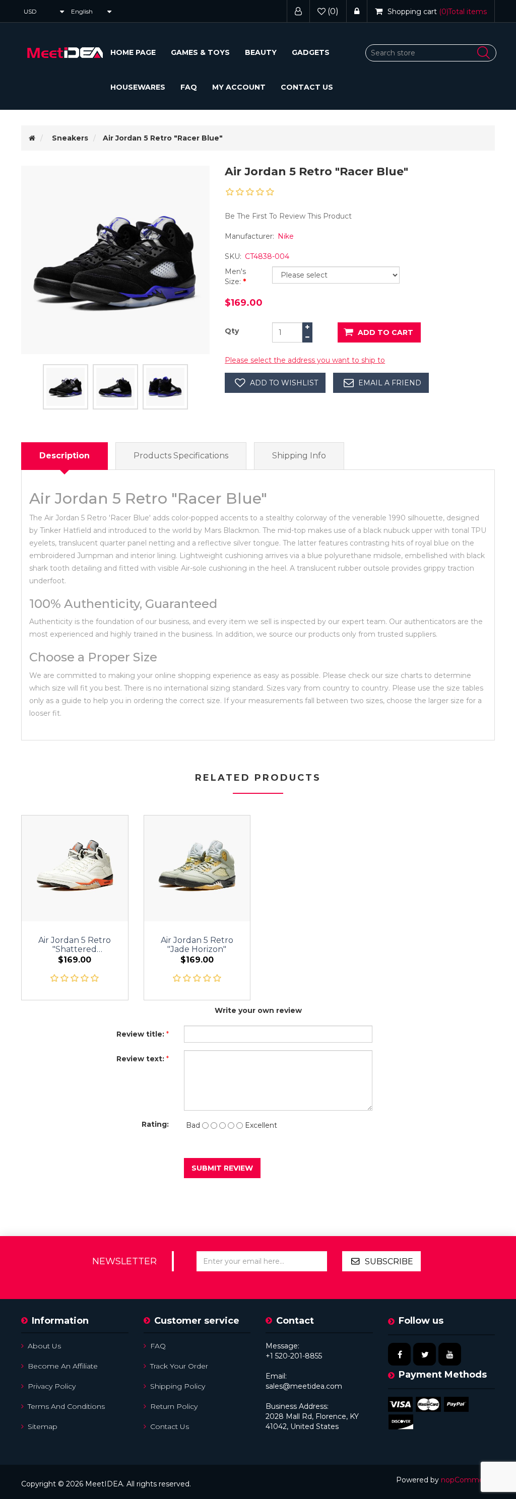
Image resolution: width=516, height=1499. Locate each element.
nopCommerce (468, 1479)
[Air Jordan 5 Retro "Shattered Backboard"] (75, 868)
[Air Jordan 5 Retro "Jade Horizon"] (197, 868)
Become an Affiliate (63, 1366)
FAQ (188, 87)
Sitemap (42, 1426)
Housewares (137, 87)
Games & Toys (200, 52)
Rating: (155, 1124)
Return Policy (174, 1406)
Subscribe (389, 1261)
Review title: (140, 1034)
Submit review (222, 1168)
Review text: (140, 1058)
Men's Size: (235, 276)
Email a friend (389, 382)
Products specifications (181, 455)
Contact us (307, 87)
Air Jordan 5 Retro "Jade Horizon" (197, 945)
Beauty (261, 52)
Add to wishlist (284, 382)
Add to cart (385, 332)
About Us (44, 1345)
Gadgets (311, 52)
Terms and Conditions (66, 1406)
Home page (133, 52)
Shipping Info (299, 455)
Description (64, 455)
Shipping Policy (177, 1386)
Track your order (179, 1366)
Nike (286, 236)
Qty (232, 330)
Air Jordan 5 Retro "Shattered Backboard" (74, 945)
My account (239, 87)
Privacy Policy (52, 1386)
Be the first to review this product (288, 216)
